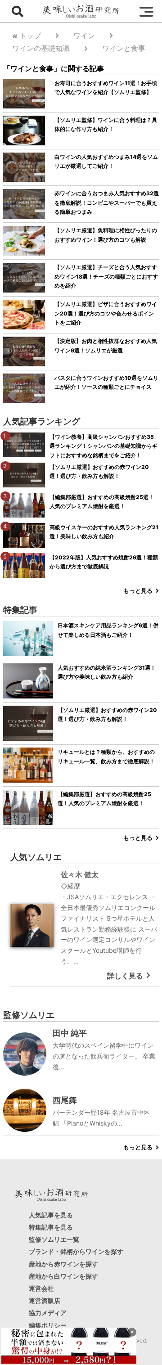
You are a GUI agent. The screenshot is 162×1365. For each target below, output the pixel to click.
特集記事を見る (51, 1227)
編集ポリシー (48, 1325)
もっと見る (138, 590)
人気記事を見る (51, 1215)
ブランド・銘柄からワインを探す (76, 1251)
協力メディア (48, 1312)
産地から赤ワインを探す (63, 1263)
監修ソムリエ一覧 (54, 1239)
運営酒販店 (44, 1300)
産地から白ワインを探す (63, 1276)
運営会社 (41, 1288)
